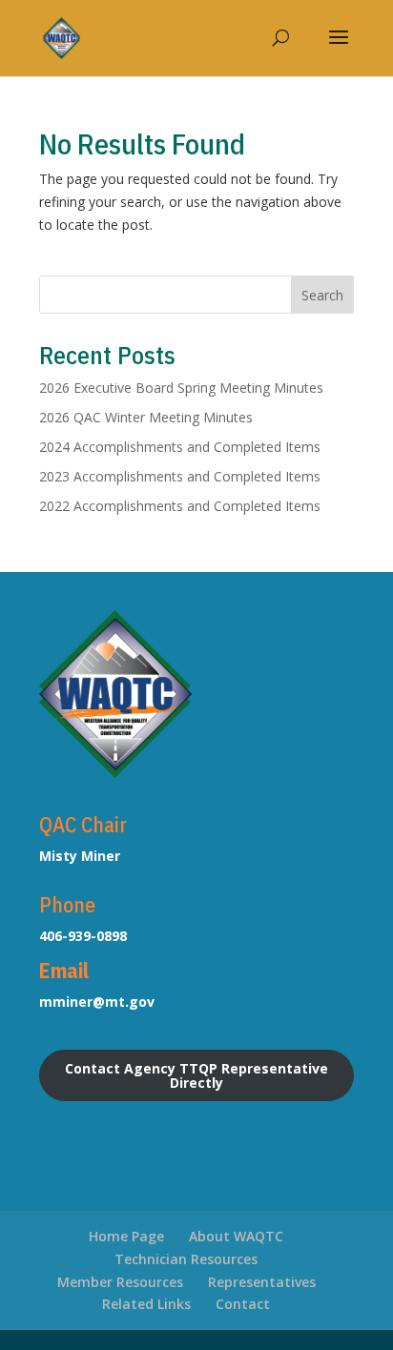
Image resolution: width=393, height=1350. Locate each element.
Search (322, 295)
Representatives (262, 1282)
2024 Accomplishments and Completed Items (180, 447)
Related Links (146, 1304)
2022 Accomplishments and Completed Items (180, 506)
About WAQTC (236, 1236)
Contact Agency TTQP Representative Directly (196, 1075)
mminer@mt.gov (97, 1001)
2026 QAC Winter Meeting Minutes (146, 417)
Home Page (126, 1236)
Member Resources (120, 1282)
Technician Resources (186, 1259)
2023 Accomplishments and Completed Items (180, 476)
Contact (243, 1304)
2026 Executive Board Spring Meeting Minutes (181, 387)
